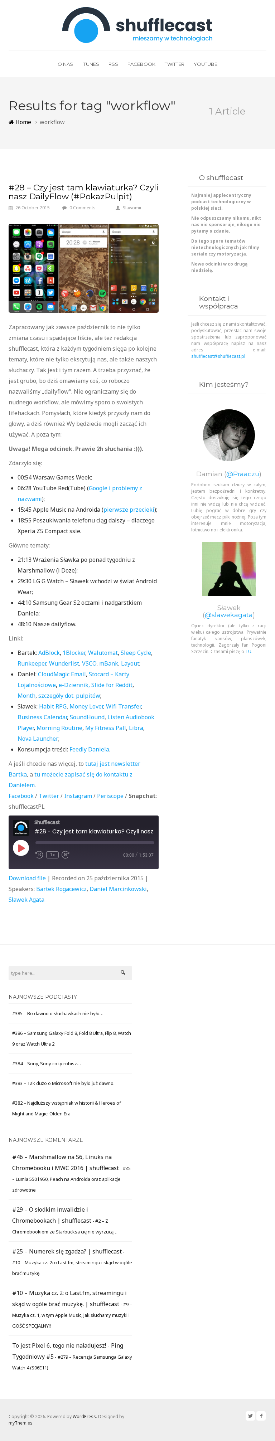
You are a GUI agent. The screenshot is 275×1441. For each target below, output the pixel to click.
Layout (130, 663)
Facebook (141, 64)
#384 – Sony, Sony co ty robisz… (46, 1063)
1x (52, 855)
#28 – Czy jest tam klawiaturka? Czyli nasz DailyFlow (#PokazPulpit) (83, 191)
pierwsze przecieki (128, 509)
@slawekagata (229, 615)
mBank (108, 663)
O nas (65, 64)
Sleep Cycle (136, 653)
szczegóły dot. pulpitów (69, 696)
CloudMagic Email (62, 674)
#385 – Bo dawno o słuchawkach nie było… (57, 1013)
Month (26, 696)
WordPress (84, 1416)
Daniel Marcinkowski (118, 889)
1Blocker (74, 653)
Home (22, 122)
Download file (27, 878)
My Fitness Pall (105, 728)
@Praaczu (242, 474)
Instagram (78, 796)
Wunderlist (64, 663)
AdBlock (49, 653)
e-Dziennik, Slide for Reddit (95, 685)
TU (248, 651)
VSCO (89, 663)
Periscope (110, 796)
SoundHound (87, 717)
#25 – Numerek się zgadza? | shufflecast (67, 1251)
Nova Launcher (38, 739)
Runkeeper (32, 663)
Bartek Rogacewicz (61, 889)
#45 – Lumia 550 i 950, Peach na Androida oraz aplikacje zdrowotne (71, 1179)
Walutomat (103, 653)
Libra (136, 728)
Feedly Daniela (89, 749)
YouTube (205, 64)
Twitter (174, 64)
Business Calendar (42, 717)
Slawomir (132, 208)
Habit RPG (53, 706)
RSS (113, 64)
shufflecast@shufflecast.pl (218, 356)
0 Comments (82, 208)
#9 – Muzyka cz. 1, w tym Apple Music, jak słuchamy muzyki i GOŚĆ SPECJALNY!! (72, 1315)
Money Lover (86, 706)
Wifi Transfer (123, 706)
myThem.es (21, 1423)
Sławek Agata (26, 900)
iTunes (90, 64)
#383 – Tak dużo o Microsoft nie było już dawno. (63, 1083)
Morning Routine (59, 728)
